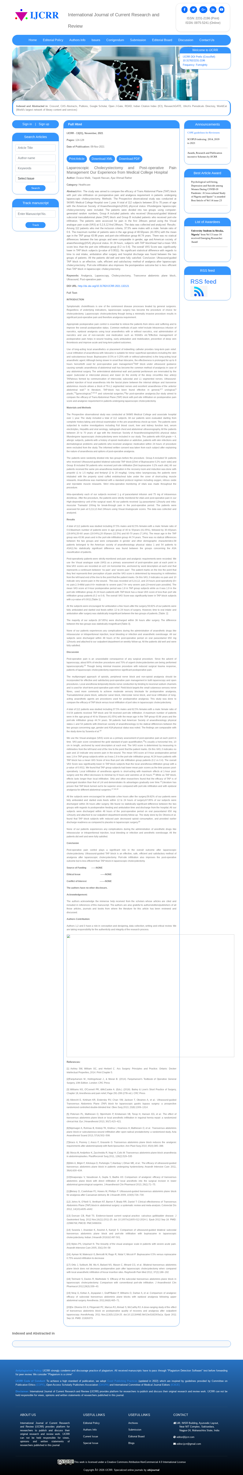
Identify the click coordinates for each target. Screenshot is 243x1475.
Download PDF (129, 158)
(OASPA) (104, 1384)
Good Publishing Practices (122, 1381)
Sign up (44, 124)
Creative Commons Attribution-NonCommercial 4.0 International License (146, 1462)
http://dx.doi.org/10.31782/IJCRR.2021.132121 (103, 286)
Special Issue (90, 1443)
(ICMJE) (175, 1384)
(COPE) (40, 1384)
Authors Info (90, 1429)
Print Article (76, 158)
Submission (134, 1429)
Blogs (131, 1443)
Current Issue (90, 1436)
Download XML (102, 158)
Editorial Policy (91, 1423)
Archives (133, 1423)
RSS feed (203, 281)
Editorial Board (136, 1436)
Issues (96, 40)
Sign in (27, 124)
